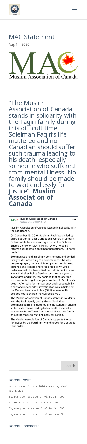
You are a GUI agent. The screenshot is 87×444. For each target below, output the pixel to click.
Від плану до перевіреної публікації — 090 (36, 396)
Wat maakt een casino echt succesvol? (33, 402)
